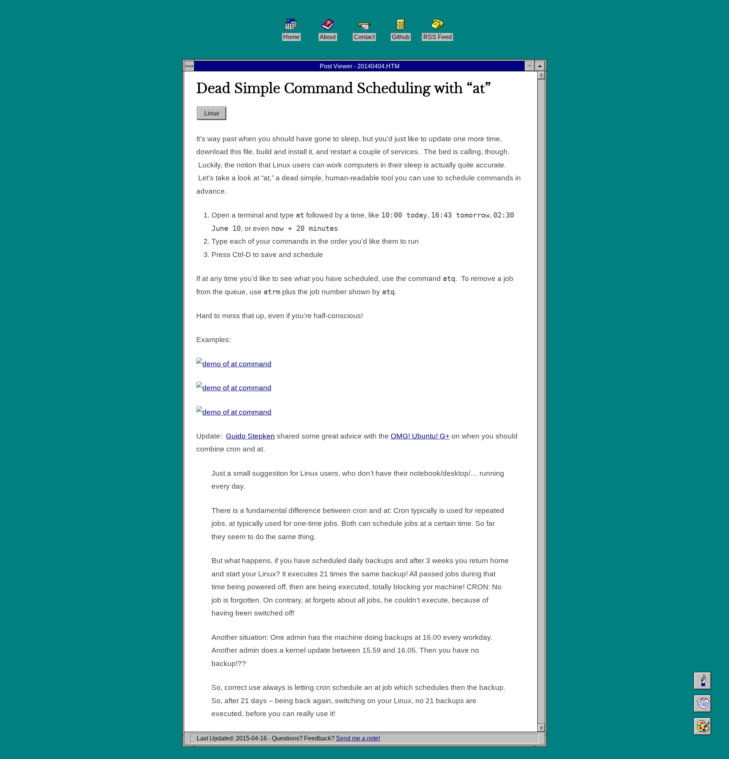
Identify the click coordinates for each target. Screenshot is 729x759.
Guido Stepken (250, 436)
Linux (211, 113)
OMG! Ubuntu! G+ (420, 436)
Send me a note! (358, 738)
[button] (540, 66)
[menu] (189, 66)
